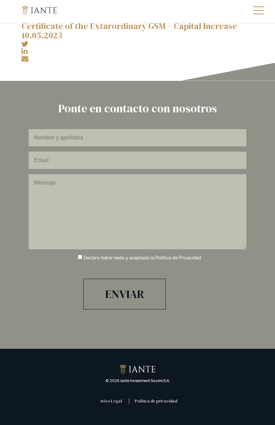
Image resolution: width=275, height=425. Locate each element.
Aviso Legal (111, 401)
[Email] (24, 59)
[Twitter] (24, 44)
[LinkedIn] (24, 51)
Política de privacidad (156, 401)
